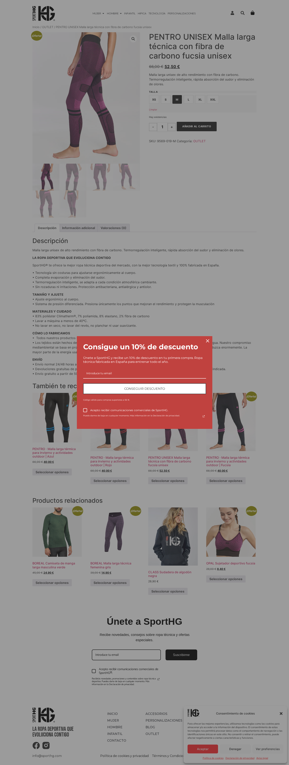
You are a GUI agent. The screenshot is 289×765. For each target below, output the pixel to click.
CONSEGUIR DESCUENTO (144, 389)
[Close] (207, 341)
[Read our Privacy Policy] (203, 416)
